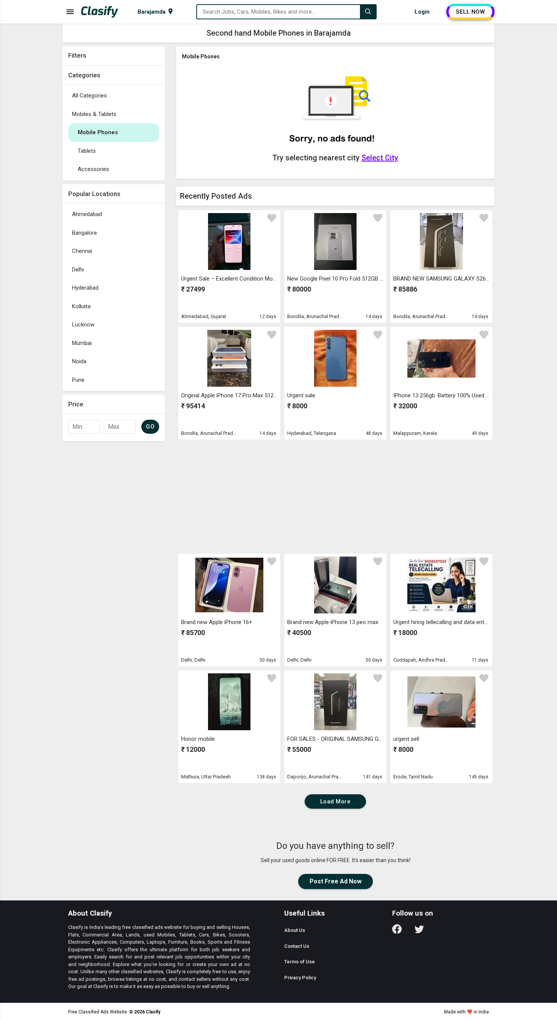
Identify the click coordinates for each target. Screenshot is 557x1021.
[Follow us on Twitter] (419, 931)
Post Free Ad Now (335, 881)
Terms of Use (299, 962)
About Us (294, 930)
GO (150, 426)
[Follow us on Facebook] (397, 931)
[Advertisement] (114, 559)
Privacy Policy (300, 977)
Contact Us (296, 946)
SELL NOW (470, 11)
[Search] (368, 12)
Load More (335, 801)
